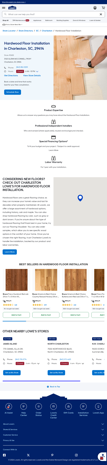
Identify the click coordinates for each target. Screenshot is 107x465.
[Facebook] (5, 455)
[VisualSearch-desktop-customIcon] (100, 14)
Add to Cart (16, 315)
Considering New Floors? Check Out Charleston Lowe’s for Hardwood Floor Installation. (26, 184)
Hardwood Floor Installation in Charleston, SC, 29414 (27, 46)
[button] (103, 7)
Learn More (53, 150)
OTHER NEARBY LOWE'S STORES (26, 331)
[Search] (5, 14)
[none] (53, 424)
